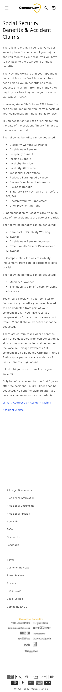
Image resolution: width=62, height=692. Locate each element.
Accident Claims (13, 409)
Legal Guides (15, 598)
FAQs (10, 529)
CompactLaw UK (39, 689)
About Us (12, 521)
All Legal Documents (19, 490)
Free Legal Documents (20, 505)
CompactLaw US (17, 606)
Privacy (11, 583)
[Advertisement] (31, 446)
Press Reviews (15, 575)
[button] (7, 8)
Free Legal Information (20, 497)
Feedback (13, 544)
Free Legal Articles (18, 513)
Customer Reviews (18, 567)
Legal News (14, 590)
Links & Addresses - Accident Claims (27, 402)
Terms (10, 559)
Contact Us (13, 537)
